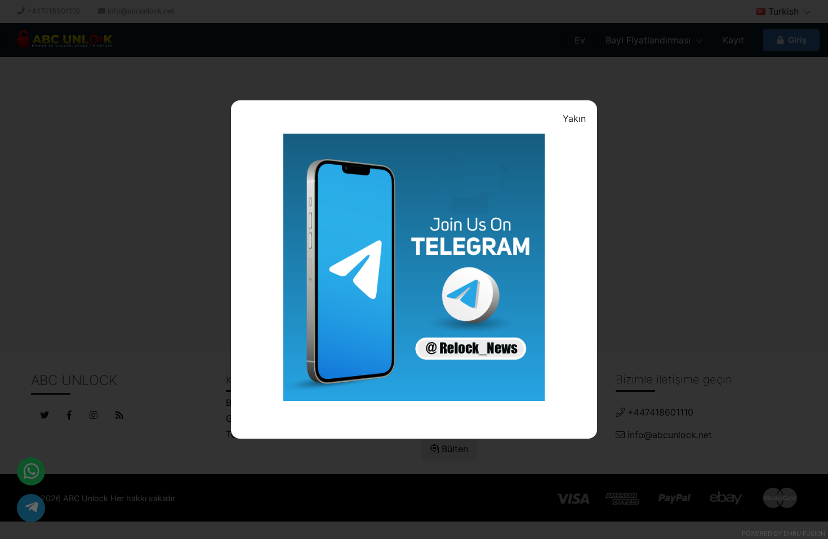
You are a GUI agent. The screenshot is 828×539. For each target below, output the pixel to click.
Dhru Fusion (804, 533)
